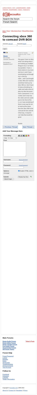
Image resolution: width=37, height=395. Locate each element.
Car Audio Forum (8, 346)
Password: (21, 43)
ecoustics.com (14, 387)
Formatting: (7, 135)
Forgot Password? (23, 165)
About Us (5, 390)
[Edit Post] (32, 52)
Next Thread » (28, 127)
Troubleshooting (8, 364)
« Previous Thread (10, 127)
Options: (6, 171)
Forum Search (10, 22)
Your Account (7, 367)
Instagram (6, 376)
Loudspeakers (21, 8)
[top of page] (3, 52)
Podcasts (26, 9)
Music (20, 9)
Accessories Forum (9, 348)
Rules (4, 361)
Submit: (6, 177)
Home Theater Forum (10, 344)
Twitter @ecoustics (9, 379)
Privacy (25, 390)
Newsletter (19, 390)
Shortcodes (6, 362)
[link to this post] (7, 52)
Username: (8, 43)
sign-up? (10, 43)
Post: (5, 140)
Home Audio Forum (9, 341)
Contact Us (12, 390)
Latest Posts (7, 8)
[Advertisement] (18, 259)
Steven (5, 56)
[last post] (4, 52)
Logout (5, 358)
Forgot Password (8, 356)
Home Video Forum (9, 343)
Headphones (13, 9)
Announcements (8, 366)
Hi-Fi (13, 8)
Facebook (6, 374)
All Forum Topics (8, 349)
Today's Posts (30, 341)
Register (5, 359)
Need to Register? (23, 159)
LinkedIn (5, 377)
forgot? (24, 43)
